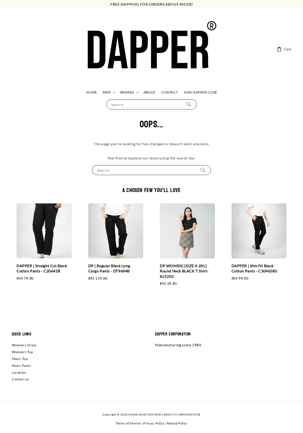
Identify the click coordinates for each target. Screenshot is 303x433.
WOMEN (127, 92)
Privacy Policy (154, 423)
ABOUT (149, 92)
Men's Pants (21, 366)
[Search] (188, 104)
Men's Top (20, 359)
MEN (107, 92)
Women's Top (22, 352)
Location (19, 372)
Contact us (20, 379)
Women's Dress (24, 345)
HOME (91, 92)
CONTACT (169, 92)
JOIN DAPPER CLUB (200, 92)
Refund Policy (177, 423)
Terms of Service (128, 423)
